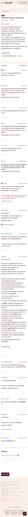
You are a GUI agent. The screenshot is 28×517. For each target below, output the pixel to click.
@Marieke (10, 441)
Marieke (5, 377)
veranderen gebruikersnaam (9, 56)
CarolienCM (6, 24)
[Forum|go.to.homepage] (8, 3)
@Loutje (6, 213)
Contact (20, 513)
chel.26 (5, 145)
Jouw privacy (14, 512)
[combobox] (14, 6)
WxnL (4, 70)
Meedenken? (13, 513)
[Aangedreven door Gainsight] (14, 507)
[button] (2, 3)
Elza (4, 161)
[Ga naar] (2, 6)
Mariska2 (5, 210)
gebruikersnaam (6, 53)
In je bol (20, 56)
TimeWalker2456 (7, 233)
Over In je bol (5, 11)
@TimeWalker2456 (10, 380)
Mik (4, 123)
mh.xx (4, 107)
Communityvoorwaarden (11, 510)
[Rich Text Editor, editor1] (14, 464)
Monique (5, 85)
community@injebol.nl (11, 322)
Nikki (4, 256)
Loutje (4, 183)
